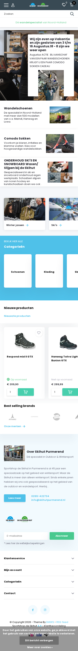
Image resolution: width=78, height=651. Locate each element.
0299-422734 (40, 496)
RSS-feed (62, 622)
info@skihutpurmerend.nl (46, 500)
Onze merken (13, 426)
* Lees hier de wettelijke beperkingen (24, 543)
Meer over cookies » (40, 647)
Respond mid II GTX (20, 356)
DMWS (50, 622)
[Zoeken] (72, 14)
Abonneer (61, 536)
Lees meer (14, 498)
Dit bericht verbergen (39, 640)
